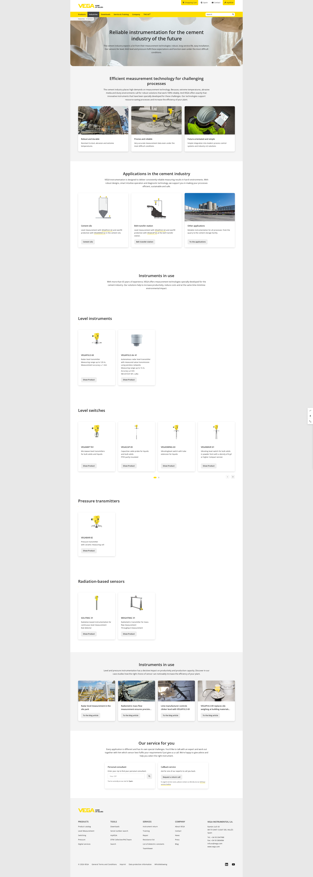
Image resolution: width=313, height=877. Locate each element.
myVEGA (113, 835)
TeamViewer (148, 848)
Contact (178, 831)
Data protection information (140, 864)
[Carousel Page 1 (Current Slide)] (155, 477)
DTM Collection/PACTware (121, 839)
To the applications (198, 242)
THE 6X (147, 14)
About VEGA (180, 826)
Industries (93, 14)
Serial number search (119, 831)
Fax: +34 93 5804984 (215, 840)
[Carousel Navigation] (230, 477)
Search (113, 844)
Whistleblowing (161, 864)
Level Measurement (86, 831)
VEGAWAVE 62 (99, 233)
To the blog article (90, 715)
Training (146, 831)
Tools (113, 821)
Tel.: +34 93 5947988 (215, 837)
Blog (177, 844)
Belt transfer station (144, 242)
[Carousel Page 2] (158, 477)
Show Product (89, 380)
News (177, 835)
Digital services (84, 844)
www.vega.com (213, 846)
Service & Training (121, 14)
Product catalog (84, 826)
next (233, 477)
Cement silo (88, 242)
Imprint (123, 864)
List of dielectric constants (153, 844)
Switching (82, 835)
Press (177, 839)
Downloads (105, 14)
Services (147, 821)
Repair (145, 835)
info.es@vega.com (214, 843)
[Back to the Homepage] (90, 810)
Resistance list (149, 839)
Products (82, 14)
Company (136, 14)
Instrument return (150, 826)
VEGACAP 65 (152, 233)
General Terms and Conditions (104, 864)
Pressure (81, 839)
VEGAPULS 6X (107, 230)
